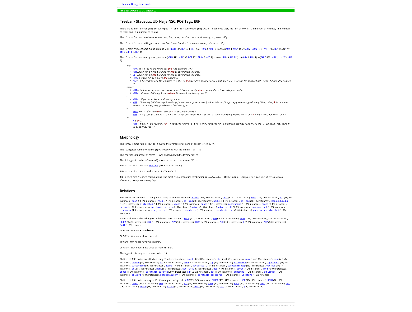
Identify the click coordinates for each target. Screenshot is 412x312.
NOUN (173, 49)
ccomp (265, 204)
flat (225, 197)
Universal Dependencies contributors (258, 305)
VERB (242, 218)
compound (239, 271)
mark (159, 268)
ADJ (211, 49)
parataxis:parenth (162, 207)
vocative (247, 275)
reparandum (234, 204)
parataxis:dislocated (266, 210)
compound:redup (279, 201)
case (276, 259)
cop (211, 262)
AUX (222, 222)
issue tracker (146, 4)
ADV (174, 222)
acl (212, 271)
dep (215, 268)
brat (293, 305)
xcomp (177, 204)
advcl (195, 207)
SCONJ (170, 286)
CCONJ (135, 283)
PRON (203, 49)
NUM (183, 49)
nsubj (216, 201)
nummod (195, 197)
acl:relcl (125, 207)
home (125, 4)
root (134, 201)
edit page (134, 4)
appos (204, 204)
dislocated (146, 204)
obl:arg (245, 201)
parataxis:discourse (210, 275)
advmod (136, 262)
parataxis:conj (225, 210)
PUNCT (215, 280)
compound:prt (259, 207)
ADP (266, 222)
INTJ (122, 52)
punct (190, 259)
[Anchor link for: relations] (136, 190)
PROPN (123, 222)
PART (266, 49)
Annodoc (285, 305)
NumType (153, 165)
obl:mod (188, 201)
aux (189, 271)
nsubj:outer (158, 210)
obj (281, 197)
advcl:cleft (225, 207)
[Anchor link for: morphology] (140, 137)
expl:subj (269, 271)
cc (161, 262)
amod (265, 268)
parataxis (190, 210)
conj (253, 197)
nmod (160, 201)
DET (193, 49)
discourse (125, 210)
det (134, 268)
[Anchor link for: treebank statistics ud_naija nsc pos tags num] (202, 21)
